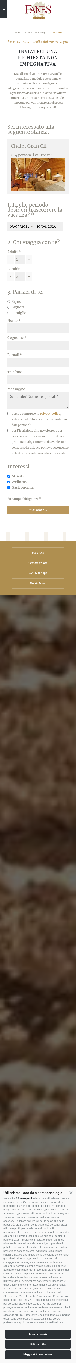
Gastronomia (23, 487)
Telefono (14, 372)
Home (17, 32)
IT (3, 24)
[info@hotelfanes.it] (3, 41)
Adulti (12, 252)
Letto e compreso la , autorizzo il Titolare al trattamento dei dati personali (39, 419)
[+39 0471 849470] (3, 33)
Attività (18, 476)
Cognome (15, 338)
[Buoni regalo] (3, 46)
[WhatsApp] (3, 53)
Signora (18, 307)
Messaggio (16, 389)
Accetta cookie (38, 1334)
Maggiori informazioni (38, 1354)
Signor (17, 301)
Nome (12, 320)
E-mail (13, 355)
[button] (71, 1192)
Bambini (14, 269)
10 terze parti (24, 1198)
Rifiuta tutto (38, 1344)
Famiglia (19, 313)
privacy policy (50, 414)
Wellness (19, 482)
